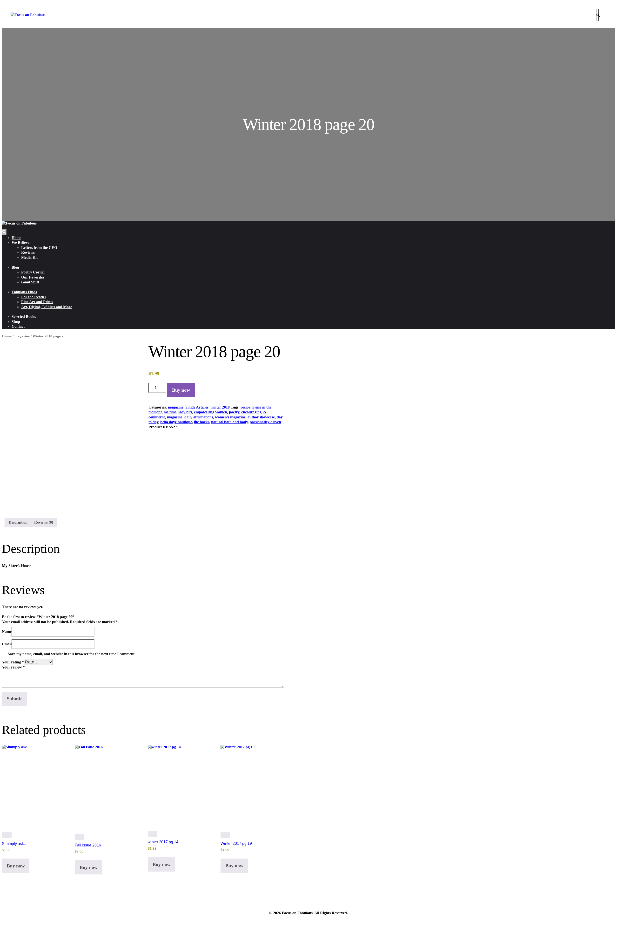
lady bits (185, 412)
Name (7, 632)
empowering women (210, 412)
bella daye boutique (176, 422)
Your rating (13, 662)
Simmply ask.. (14, 844)
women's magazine (230, 417)
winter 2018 (220, 407)
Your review (13, 667)
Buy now (181, 390)
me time (170, 412)
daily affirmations (198, 417)
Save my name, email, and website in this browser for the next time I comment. (71, 654)
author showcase (261, 417)
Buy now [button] (16, 865)
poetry (234, 412)
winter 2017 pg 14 (163, 842)
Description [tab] (18, 522)
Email (7, 644)
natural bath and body (229, 422)
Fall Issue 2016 (88, 845)
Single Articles (196, 407)
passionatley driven (265, 422)
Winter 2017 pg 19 (236, 843)
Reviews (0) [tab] (43, 522)
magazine (22, 336)
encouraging (251, 412)
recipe (245, 407)
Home (7, 336)
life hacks (201, 422)
